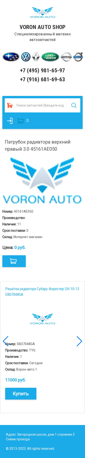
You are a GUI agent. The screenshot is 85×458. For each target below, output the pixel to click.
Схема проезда (18, 439)
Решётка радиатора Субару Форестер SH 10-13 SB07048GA (42, 292)
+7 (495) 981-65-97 (42, 70)
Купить (21, 393)
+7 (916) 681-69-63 (42, 79)
